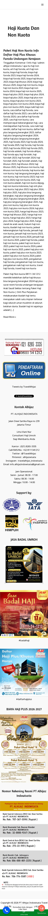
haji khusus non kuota (28, 167)
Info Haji (31, 63)
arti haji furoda (17, 69)
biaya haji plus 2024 (34, 94)
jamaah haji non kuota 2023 (29, 233)
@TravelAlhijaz (28, 453)
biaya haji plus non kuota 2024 (18, 104)
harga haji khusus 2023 (31, 211)
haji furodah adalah (27, 161)
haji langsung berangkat (27, 173)
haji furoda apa (11, 154)
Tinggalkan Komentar (14, 63)
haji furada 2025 (11, 145)
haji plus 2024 (36, 189)
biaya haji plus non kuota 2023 (25, 101)
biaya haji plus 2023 (13, 94)
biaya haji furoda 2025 (14, 78)
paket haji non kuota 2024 (22, 246)
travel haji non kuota (25, 268)
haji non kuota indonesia (15, 186)
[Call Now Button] (6, 910)
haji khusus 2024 (25, 164)
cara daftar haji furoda (21, 110)
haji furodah (26, 154)
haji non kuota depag (33, 183)
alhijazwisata (29, 457)
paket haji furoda (28, 240)
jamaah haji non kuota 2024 (17, 237)
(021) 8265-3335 (28, 446)
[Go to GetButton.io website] (41, 913)
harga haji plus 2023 (20, 218)
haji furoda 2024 (17, 148)
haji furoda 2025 (35, 148)
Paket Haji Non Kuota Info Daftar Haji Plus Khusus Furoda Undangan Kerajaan (21, 55)
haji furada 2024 (34, 142)
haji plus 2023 (22, 189)
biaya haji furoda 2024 (28, 75)
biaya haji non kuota (27, 85)
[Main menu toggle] (42, 5)
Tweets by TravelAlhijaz (24, 386)
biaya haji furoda (18, 72)
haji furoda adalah (12, 151)
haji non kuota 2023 (25, 176)
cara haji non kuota (19, 119)
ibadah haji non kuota (21, 227)
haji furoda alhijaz (32, 151)
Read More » (9, 316)
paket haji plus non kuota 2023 (25, 252)
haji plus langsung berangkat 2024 (26, 199)
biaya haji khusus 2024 (20, 82)
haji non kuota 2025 (25, 180)
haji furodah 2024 (26, 157)
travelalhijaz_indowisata (30, 461)
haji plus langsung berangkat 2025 (20, 202)
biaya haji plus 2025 (13, 97)
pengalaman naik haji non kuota (19, 265)
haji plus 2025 (10, 192)
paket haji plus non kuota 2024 (18, 256)
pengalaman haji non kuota (29, 262)
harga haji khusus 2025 (14, 214)
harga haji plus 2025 (24, 221)
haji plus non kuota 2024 (21, 208)
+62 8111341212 (31, 450)
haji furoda (26, 145)
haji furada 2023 (17, 142)
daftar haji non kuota (22, 129)
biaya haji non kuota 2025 (28, 91)
